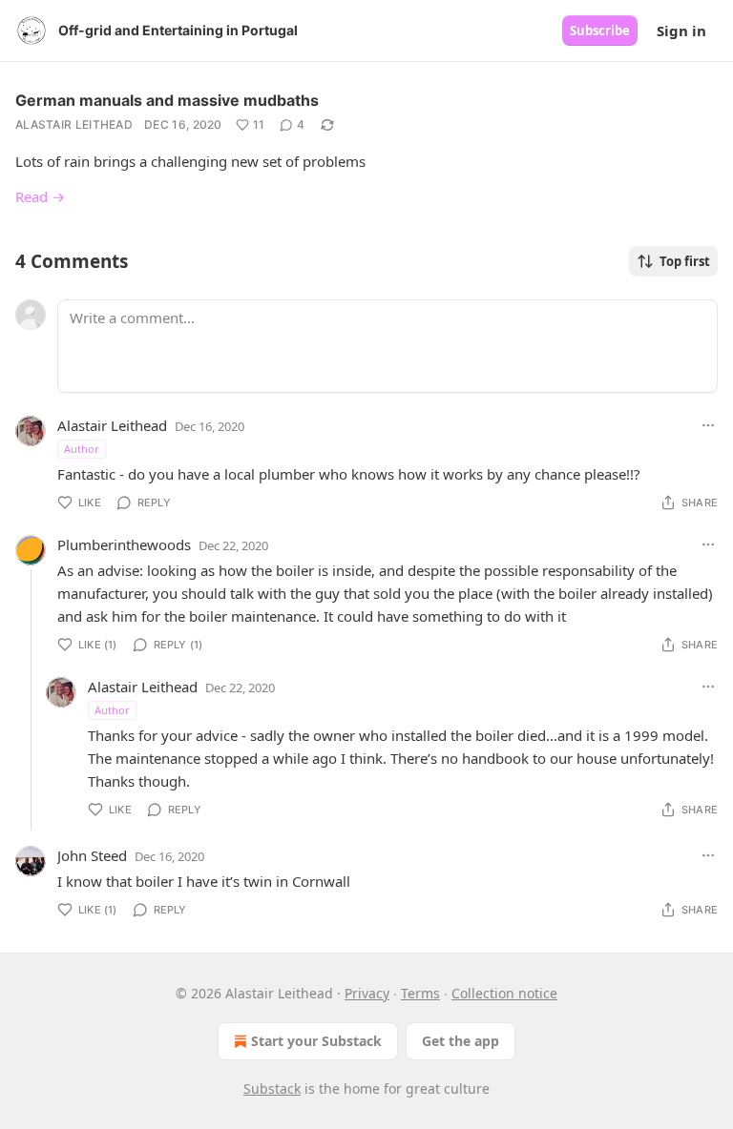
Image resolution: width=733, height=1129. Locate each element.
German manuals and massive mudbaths (169, 100)
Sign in (681, 30)
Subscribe (600, 30)
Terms (420, 993)
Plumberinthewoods (124, 544)
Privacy (367, 993)
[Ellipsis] (708, 425)
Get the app (460, 1041)
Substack (272, 1088)
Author (81, 448)
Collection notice (504, 993)
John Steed (92, 855)
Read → (40, 196)
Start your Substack (316, 1041)
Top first (685, 261)
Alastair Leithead (74, 124)
